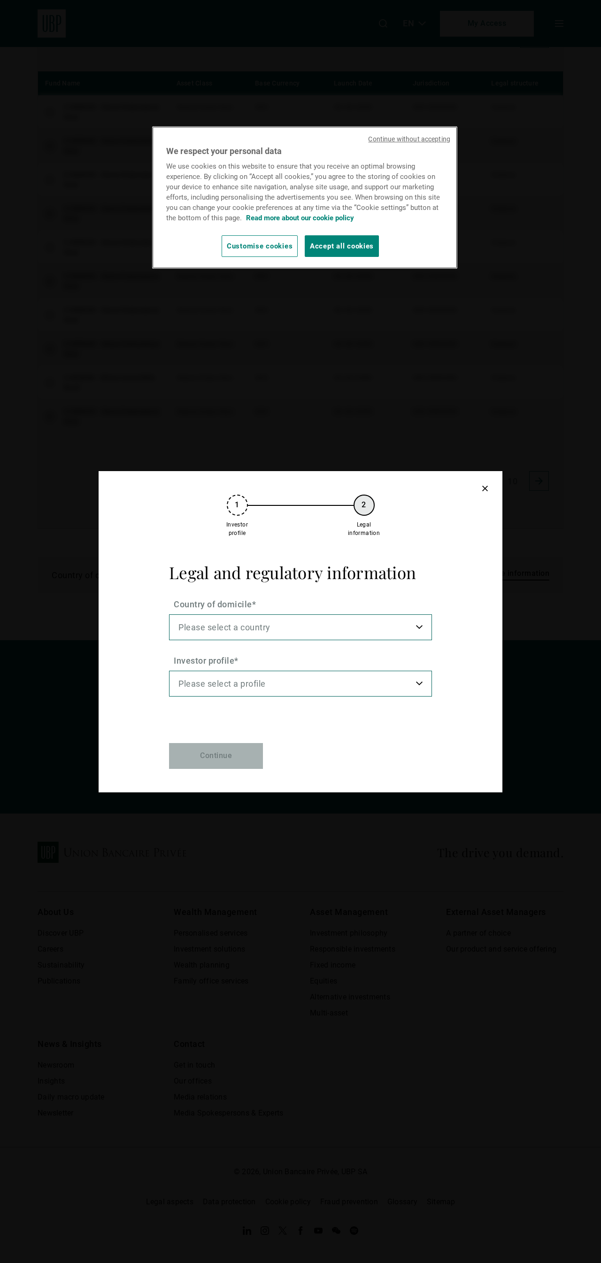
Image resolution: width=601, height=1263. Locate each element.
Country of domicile (213, 604)
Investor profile (204, 661)
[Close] (485, 489)
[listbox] (300, 627)
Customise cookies (260, 246)
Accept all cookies (342, 246)
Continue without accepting (409, 139)
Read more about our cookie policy (300, 218)
